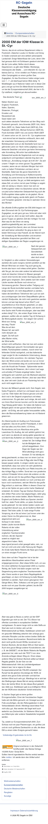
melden (9, 757)
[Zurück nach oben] (44, 819)
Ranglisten (8, 792)
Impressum (14, 810)
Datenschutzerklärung (29, 810)
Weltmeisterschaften (12, 781)
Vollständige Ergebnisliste (17, 735)
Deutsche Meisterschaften (14, 788)
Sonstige (7, 795)
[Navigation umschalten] (4, 25)
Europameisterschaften (13, 784)
